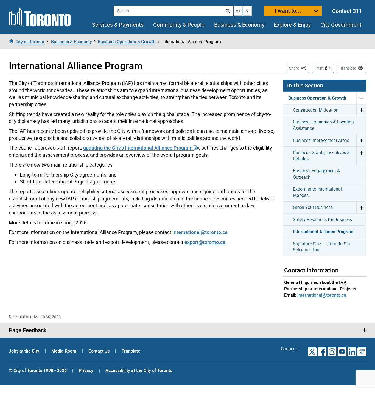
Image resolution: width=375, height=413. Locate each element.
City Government (341, 25)
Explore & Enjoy (292, 25)
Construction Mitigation (315, 110)
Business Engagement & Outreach (316, 174)
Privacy (86, 370)
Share (299, 68)
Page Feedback (27, 330)
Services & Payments (118, 25)
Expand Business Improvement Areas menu (361, 140)
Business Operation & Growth (317, 98)
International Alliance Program (323, 231)
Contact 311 (347, 11)
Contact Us (99, 351)
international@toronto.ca (200, 232)
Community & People (179, 25)
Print (319, 68)
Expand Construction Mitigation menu (361, 110)
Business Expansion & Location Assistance (323, 125)
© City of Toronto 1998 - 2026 (38, 370)
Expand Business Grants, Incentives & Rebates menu (361, 155)
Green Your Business (313, 207)
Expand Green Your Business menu (361, 207)
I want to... (288, 10)
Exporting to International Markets (317, 192)
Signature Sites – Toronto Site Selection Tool (322, 247)
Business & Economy (239, 25)
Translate (348, 68)
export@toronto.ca (204, 242)
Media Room (64, 351)
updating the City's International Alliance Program (138, 147)
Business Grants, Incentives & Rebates (321, 155)
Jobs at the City (24, 351)
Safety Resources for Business (322, 219)
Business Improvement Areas (321, 140)
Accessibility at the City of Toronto (138, 370)
